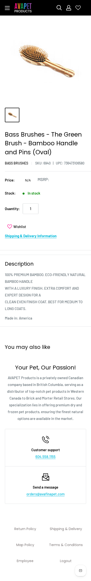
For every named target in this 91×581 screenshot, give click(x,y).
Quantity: (12, 208)
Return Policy (25, 528)
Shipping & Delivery (66, 528)
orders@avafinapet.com (45, 494)
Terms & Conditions (66, 544)
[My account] (68, 7)
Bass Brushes (16, 163)
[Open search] (59, 7)
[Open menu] (7, 8)
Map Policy (25, 544)
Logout (66, 560)
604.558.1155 (45, 456)
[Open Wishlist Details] (78, 7)
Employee (25, 560)
